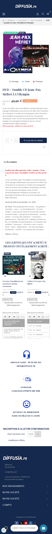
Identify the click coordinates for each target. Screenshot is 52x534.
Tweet (27, 81)
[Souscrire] (38, 434)
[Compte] (37, 14)
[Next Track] (14, 316)
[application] (14, 316)
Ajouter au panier (34, 140)
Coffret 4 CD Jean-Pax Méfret (36, 283)
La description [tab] (10, 161)
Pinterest (39, 81)
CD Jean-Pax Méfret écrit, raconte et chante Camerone (13, 284)
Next (49, 53)
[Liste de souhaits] (44, 147)
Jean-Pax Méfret (9, 289)
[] (5, 276)
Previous (2, 53)
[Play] (9, 316)
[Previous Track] (5, 316)
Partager (15, 81)
